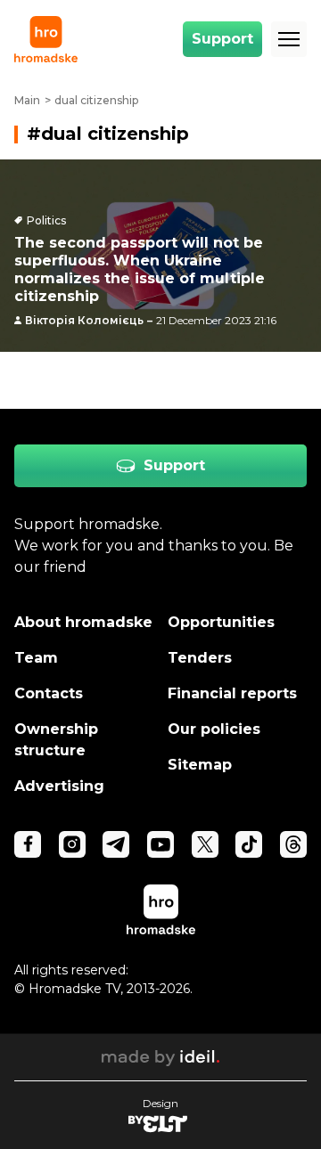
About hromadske (83, 622)
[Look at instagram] (72, 844)
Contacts (48, 693)
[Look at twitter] (205, 844)
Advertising (59, 786)
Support (222, 38)
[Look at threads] (293, 844)
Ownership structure (56, 740)
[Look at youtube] (160, 844)
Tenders (200, 657)
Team (36, 657)
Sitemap (200, 764)
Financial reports (232, 693)
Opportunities (221, 622)
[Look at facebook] (27, 844)
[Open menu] (289, 39)
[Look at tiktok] (248, 844)
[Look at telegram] (116, 844)
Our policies (214, 729)
